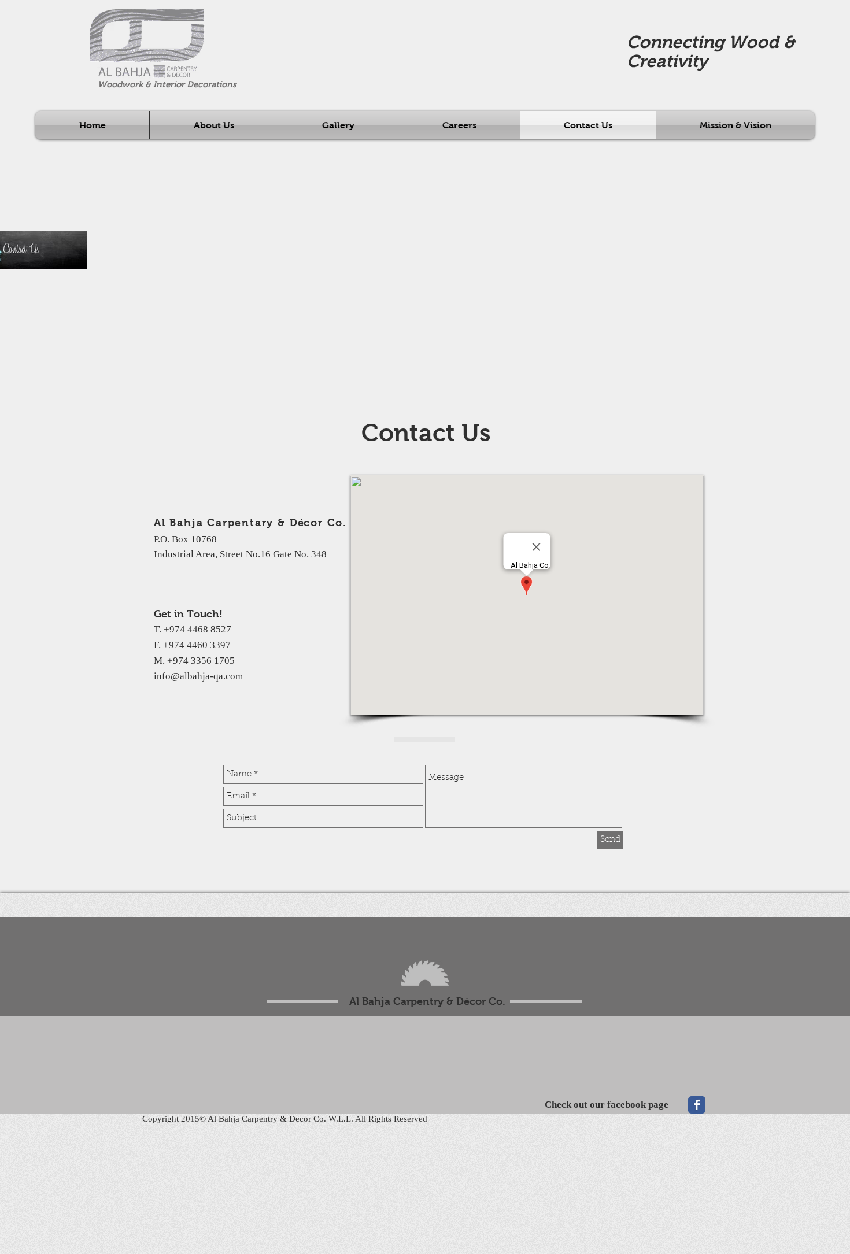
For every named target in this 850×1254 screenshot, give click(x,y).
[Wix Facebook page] (696, 1105)
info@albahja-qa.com (198, 676)
